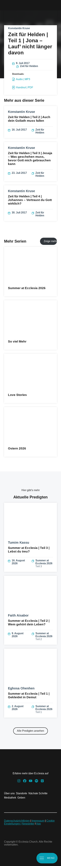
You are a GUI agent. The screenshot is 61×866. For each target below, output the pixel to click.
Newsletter (28, 823)
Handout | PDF (24, 87)
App (38, 823)
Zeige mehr (50, 241)
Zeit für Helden (29, 66)
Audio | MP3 (23, 79)
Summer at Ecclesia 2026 (43, 563)
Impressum (38, 820)
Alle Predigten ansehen (30, 730)
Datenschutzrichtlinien (17, 820)
